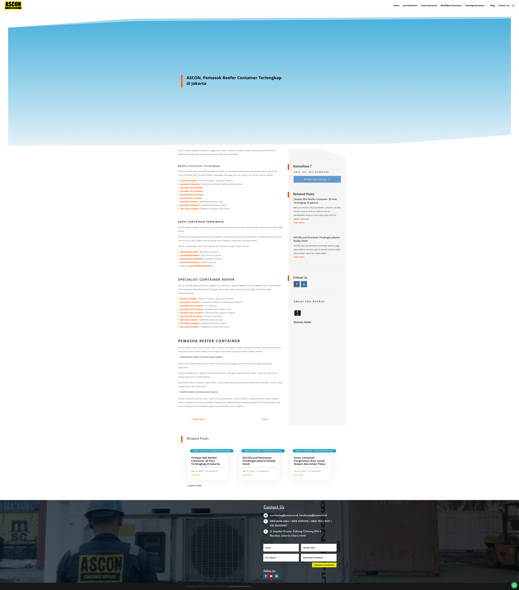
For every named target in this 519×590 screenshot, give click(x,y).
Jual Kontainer (410, 5)
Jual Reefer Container (190, 302)
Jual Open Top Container (191, 309)
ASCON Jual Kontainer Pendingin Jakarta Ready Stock (258, 461)
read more (299, 222)
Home (396, 5)
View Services (315, 179)
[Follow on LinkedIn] (304, 284)
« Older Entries (194, 485)
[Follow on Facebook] (297, 284)
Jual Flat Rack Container (191, 316)
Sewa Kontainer (429, 5)
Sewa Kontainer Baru (189, 262)
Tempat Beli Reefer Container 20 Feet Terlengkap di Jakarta (315, 201)
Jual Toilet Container (189, 326)
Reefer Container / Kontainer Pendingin (212, 451)
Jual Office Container (189, 323)
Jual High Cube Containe (191, 305)
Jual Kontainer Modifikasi (192, 259)
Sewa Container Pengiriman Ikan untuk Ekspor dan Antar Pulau (309, 461)
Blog (492, 5)
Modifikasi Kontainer (451, 5)
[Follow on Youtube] (271, 576)
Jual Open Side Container (191, 312)
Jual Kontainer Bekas (189, 255)
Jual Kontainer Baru (189, 251)
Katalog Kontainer (475, 5)
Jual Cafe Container (189, 319)
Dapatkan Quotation (324, 565)
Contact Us (503, 5)
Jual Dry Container (188, 298)
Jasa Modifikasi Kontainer (201, 266)
